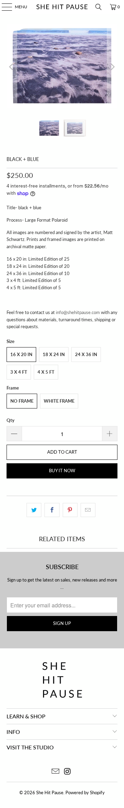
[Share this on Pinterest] (70, 510)
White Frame (59, 401)
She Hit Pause (49, 792)
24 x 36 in (86, 354)
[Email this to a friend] (88, 510)
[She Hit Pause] (62, 7)
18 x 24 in (54, 354)
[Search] (98, 7)
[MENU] (3, 7)
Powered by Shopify (85, 792)
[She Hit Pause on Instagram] (68, 771)
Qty (10, 420)
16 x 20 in (21, 354)
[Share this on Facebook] (51, 510)
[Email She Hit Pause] (56, 771)
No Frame (21, 401)
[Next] (112, 66)
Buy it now (62, 470)
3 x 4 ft (18, 372)
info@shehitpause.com (78, 312)
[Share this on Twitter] (34, 510)
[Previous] (11, 66)
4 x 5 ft (46, 372)
